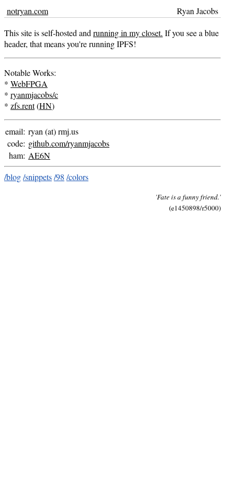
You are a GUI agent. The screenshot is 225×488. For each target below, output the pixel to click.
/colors (77, 176)
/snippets (37, 176)
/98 (59, 176)
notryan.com (27, 10)
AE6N (39, 155)
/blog (12, 176)
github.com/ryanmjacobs (68, 143)
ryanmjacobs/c (34, 94)
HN (45, 105)
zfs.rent (22, 105)
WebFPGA (29, 83)
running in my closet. (128, 32)
